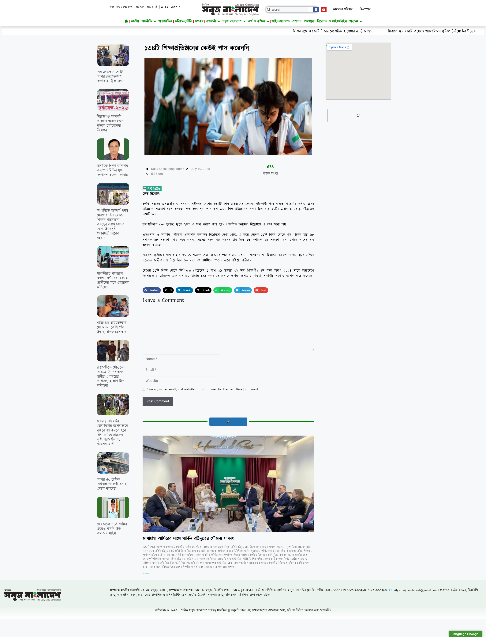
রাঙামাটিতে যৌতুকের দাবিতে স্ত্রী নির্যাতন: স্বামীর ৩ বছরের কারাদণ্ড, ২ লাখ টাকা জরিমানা (111, 376)
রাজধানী (211, 21)
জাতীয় (135, 21)
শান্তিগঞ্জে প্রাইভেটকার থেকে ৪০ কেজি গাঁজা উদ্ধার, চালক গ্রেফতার (111, 327)
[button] (152, 290)
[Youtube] (324, 9)
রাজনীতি (146, 21)
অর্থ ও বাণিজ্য (256, 21)
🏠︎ (126, 21)
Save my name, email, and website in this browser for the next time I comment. (203, 389)
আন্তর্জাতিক (165, 21)
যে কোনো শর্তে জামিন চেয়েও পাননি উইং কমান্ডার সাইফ (112, 529)
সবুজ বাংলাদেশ (231, 21)
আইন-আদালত (281, 21)
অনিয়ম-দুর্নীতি (183, 21)
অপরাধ (199, 21)
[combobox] (292, 10)
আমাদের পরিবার (343, 9)
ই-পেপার (366, 9)
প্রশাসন (296, 21)
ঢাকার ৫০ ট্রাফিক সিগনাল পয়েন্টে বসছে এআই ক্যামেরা (112, 484)
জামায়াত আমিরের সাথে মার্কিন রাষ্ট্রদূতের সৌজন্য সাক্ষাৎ (188, 538)
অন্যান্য (354, 21)
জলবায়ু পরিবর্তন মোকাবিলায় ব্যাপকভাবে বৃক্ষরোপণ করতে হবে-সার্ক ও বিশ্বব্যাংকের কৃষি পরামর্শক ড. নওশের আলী (112, 433)
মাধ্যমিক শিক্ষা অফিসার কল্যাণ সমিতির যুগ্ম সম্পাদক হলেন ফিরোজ (113, 170)
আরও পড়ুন (146, 573)
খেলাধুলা (309, 21)
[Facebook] (316, 9)
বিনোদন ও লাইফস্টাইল (332, 21)
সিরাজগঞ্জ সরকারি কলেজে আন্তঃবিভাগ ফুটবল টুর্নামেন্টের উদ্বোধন (373, 31)
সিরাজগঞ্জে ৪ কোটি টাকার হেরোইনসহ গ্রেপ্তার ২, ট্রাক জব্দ (273, 31)
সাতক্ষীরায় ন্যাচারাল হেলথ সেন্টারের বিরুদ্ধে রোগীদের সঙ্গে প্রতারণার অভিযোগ (113, 280)
